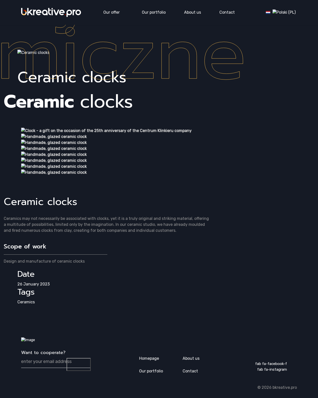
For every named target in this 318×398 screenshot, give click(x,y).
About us (192, 12)
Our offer (111, 12)
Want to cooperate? (43, 353)
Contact (227, 12)
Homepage (149, 358)
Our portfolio (154, 12)
